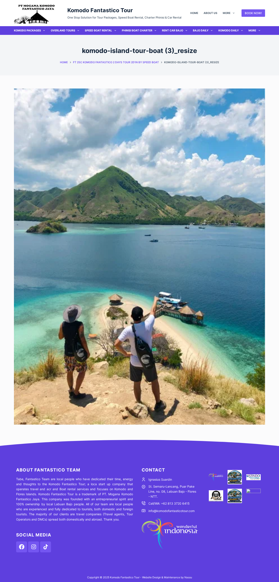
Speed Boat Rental (98, 30)
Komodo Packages (27, 30)
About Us (210, 13)
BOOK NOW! (253, 13)
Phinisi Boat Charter (137, 30)
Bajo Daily (201, 30)
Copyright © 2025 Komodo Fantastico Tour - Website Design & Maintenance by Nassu (139, 577)
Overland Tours (63, 30)
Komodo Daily (228, 30)
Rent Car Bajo (172, 30)
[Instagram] (33, 546)
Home (194, 13)
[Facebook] (21, 546)
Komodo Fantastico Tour (100, 10)
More (226, 13)
